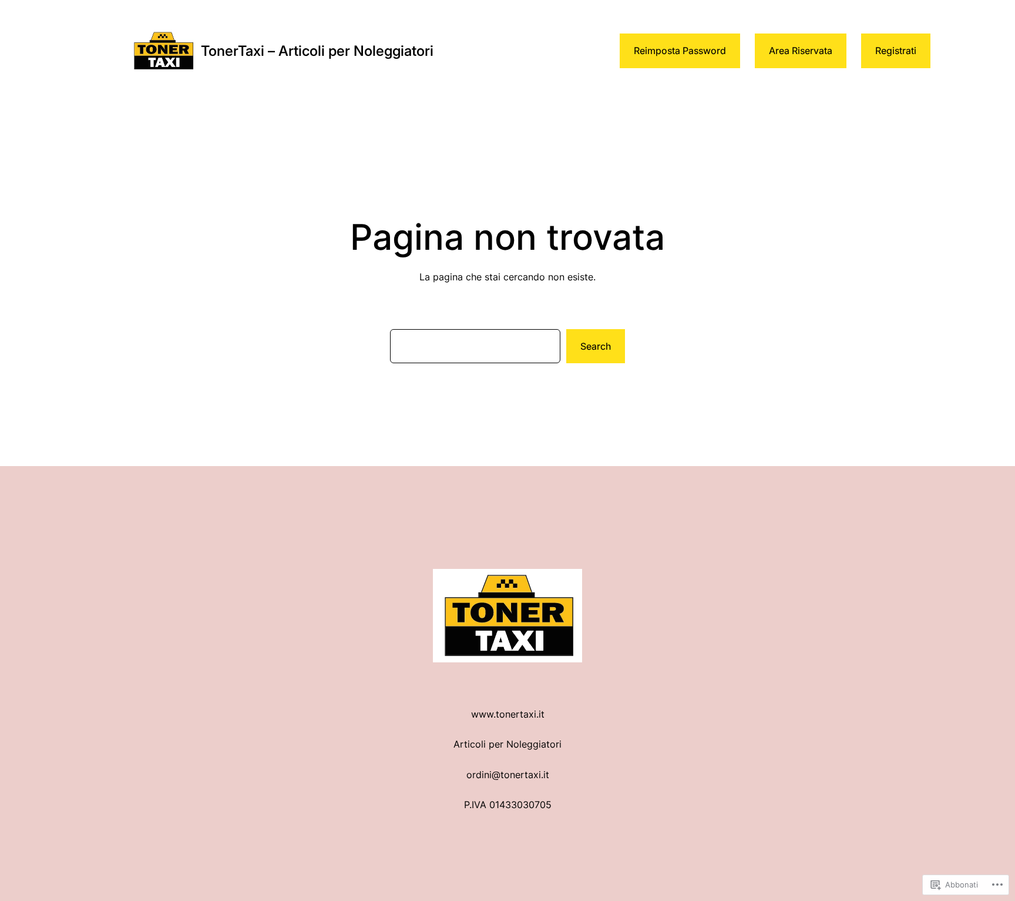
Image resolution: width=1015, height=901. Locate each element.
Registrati (895, 50)
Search (595, 346)
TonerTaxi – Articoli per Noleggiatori (317, 50)
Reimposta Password (680, 50)
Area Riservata (800, 50)
